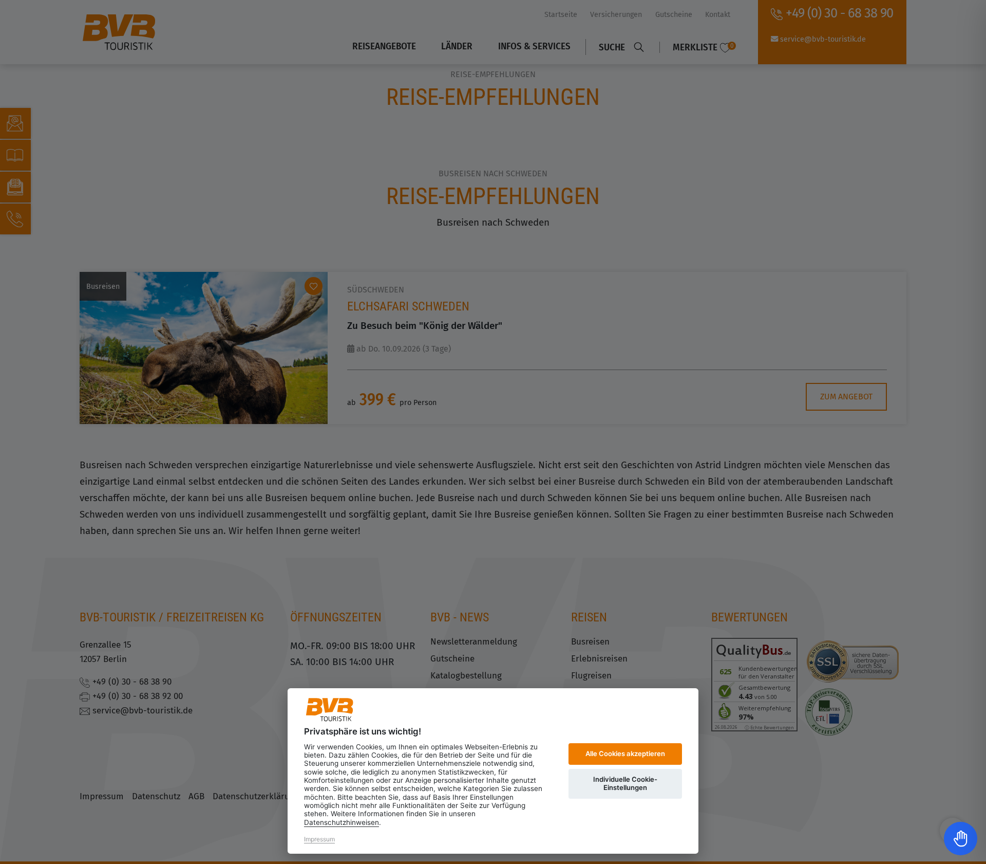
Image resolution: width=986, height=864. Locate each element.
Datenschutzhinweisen (341, 822)
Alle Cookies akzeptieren (625, 753)
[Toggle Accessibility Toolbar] (960, 838)
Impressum (319, 839)
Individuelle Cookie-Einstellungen (625, 783)
